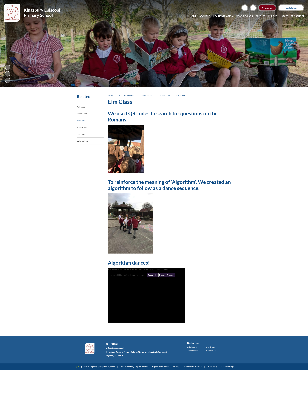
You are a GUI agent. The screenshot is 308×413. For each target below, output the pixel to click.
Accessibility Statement (193, 367)
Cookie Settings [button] (227, 367)
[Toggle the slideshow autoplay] (7, 67)
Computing (164, 95)
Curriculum (147, 95)
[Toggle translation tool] (253, 7)
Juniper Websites (141, 367)
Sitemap (176, 367)
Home (110, 95)
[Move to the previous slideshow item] (7, 73)
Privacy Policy (212, 367)
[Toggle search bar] (244, 7)
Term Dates (192, 350)
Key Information (127, 95)
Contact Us (267, 8)
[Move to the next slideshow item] (7, 80)
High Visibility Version (160, 367)
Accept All (152, 275)
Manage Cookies (166, 275)
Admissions (192, 347)
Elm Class (180, 95)
